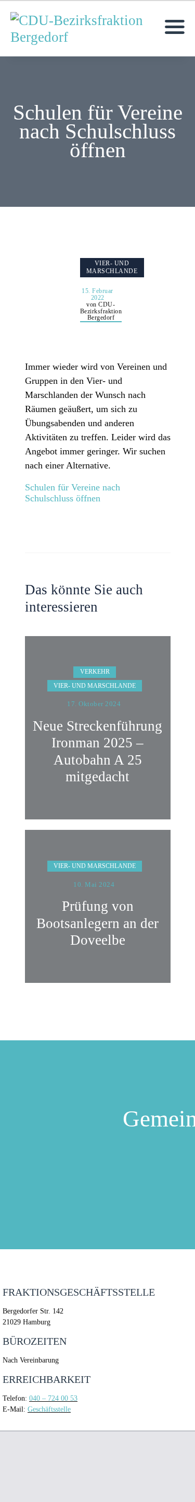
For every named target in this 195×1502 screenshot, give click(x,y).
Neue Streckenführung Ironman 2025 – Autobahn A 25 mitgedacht (97, 751)
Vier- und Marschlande (112, 267)
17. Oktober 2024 (94, 704)
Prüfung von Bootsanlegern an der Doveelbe (97, 923)
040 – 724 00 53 (53, 1398)
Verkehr (95, 671)
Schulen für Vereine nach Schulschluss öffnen (72, 493)
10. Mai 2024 (93, 884)
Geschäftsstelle (49, 1409)
